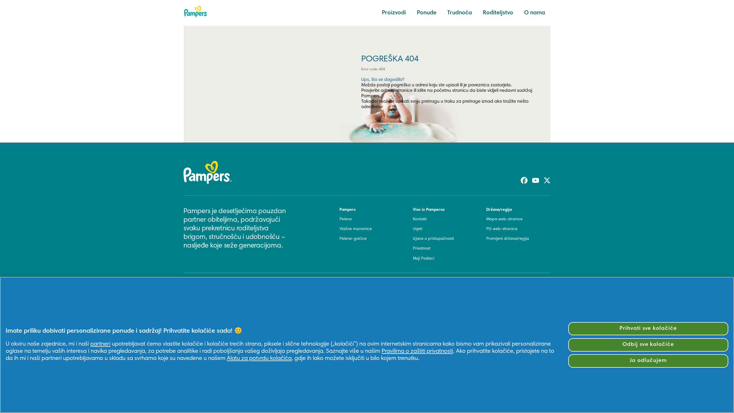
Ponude (426, 13)
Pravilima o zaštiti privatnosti (417, 351)
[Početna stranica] (196, 11)
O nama (534, 13)
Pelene (345, 219)
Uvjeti (417, 229)
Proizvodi (394, 13)
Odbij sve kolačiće (648, 344)
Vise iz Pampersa (428, 210)
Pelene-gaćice (353, 239)
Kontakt (420, 219)
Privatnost (421, 249)
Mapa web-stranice (504, 219)
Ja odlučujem (648, 360)
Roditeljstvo (498, 13)
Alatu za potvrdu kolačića (259, 358)
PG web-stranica (502, 229)
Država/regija (499, 210)
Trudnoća (459, 13)
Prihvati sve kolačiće (648, 328)
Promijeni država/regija (507, 239)
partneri (100, 344)
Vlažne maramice (355, 229)
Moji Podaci (423, 259)
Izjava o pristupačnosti (433, 239)
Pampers (347, 210)
